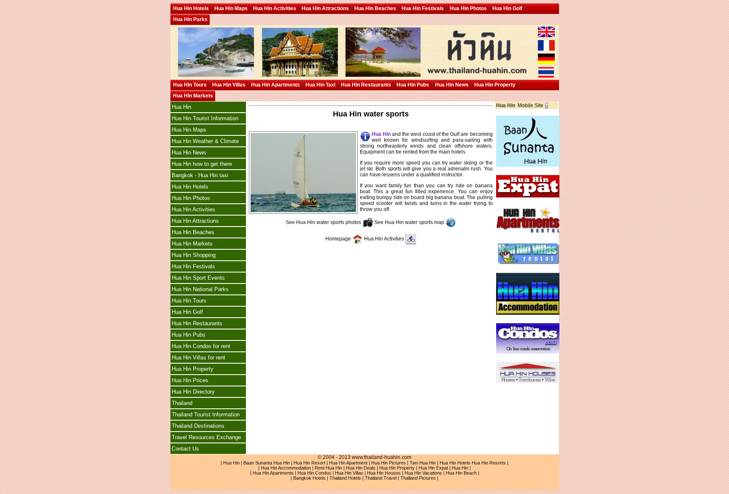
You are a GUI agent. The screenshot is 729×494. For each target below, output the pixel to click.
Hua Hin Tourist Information (205, 118)
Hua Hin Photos (468, 8)
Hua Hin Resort (309, 462)
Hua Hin (181, 107)
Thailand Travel (381, 478)
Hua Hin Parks (190, 19)
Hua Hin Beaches (375, 8)
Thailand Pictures (418, 478)
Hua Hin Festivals (423, 8)
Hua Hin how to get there (202, 164)
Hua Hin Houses (384, 472)
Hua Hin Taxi (320, 85)
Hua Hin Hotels (191, 8)
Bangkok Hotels (309, 478)
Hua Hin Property (495, 85)
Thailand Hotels (345, 478)
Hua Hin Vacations (423, 472)
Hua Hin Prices (190, 380)
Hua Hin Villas (229, 85)
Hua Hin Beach (461, 472)
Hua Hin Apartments (275, 85)
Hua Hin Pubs (413, 85)
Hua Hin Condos (314, 472)
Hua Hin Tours (190, 85)
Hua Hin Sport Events (198, 278)
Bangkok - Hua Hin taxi (200, 175)
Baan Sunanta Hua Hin (266, 462)
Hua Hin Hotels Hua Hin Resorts (473, 462)
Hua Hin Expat (433, 467)
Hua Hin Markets (193, 96)
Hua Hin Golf (507, 8)
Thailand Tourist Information (206, 414)
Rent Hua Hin (328, 467)
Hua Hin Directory (193, 392)
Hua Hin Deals (360, 467)
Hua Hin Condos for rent (201, 346)
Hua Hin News (452, 85)
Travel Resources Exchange (206, 437)
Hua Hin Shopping (194, 255)
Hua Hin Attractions (325, 8)
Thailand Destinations (198, 426)
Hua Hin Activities (274, 8)
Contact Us (185, 448)
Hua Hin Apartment (348, 462)
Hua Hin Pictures (388, 462)
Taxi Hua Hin (423, 462)
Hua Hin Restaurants (366, 85)
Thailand (182, 403)
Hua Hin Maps (231, 8)
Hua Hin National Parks (200, 289)
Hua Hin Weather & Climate (205, 141)
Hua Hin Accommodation (286, 467)
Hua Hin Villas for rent (198, 357)
